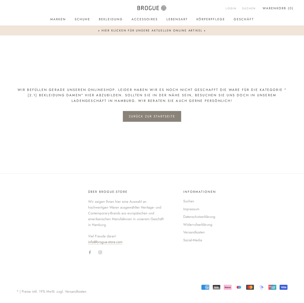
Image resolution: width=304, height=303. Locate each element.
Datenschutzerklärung (199, 216)
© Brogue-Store (33, 285)
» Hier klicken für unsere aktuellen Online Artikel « (152, 30)
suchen (249, 8)
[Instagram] (100, 252)
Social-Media (192, 240)
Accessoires (145, 19)
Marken (58, 19)
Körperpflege (210, 19)
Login (231, 8)
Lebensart (177, 19)
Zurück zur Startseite (152, 116)
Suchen (188, 201)
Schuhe (82, 19)
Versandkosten (194, 232)
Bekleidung (111, 19)
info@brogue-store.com (105, 241)
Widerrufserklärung (197, 224)
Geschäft (244, 19)
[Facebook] (90, 252)
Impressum (191, 208)
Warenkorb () (278, 8)
